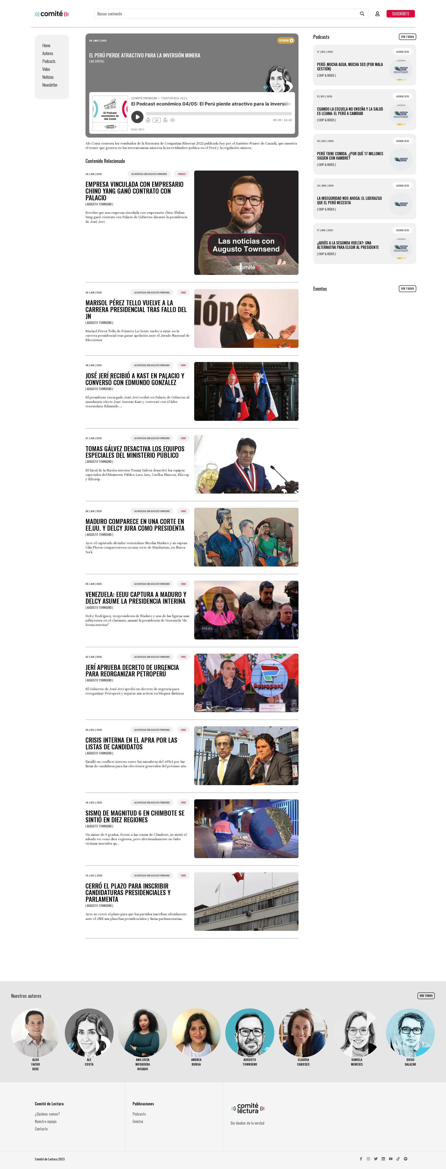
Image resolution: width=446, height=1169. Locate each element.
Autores (47, 53)
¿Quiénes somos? (47, 1114)
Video (46, 69)
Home (46, 45)
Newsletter (50, 85)
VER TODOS (407, 37)
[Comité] (52, 13)
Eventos (138, 1121)
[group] (35, 1039)
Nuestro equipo (45, 1121)
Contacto (41, 1129)
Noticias (48, 77)
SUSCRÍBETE (400, 13)
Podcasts (49, 61)
